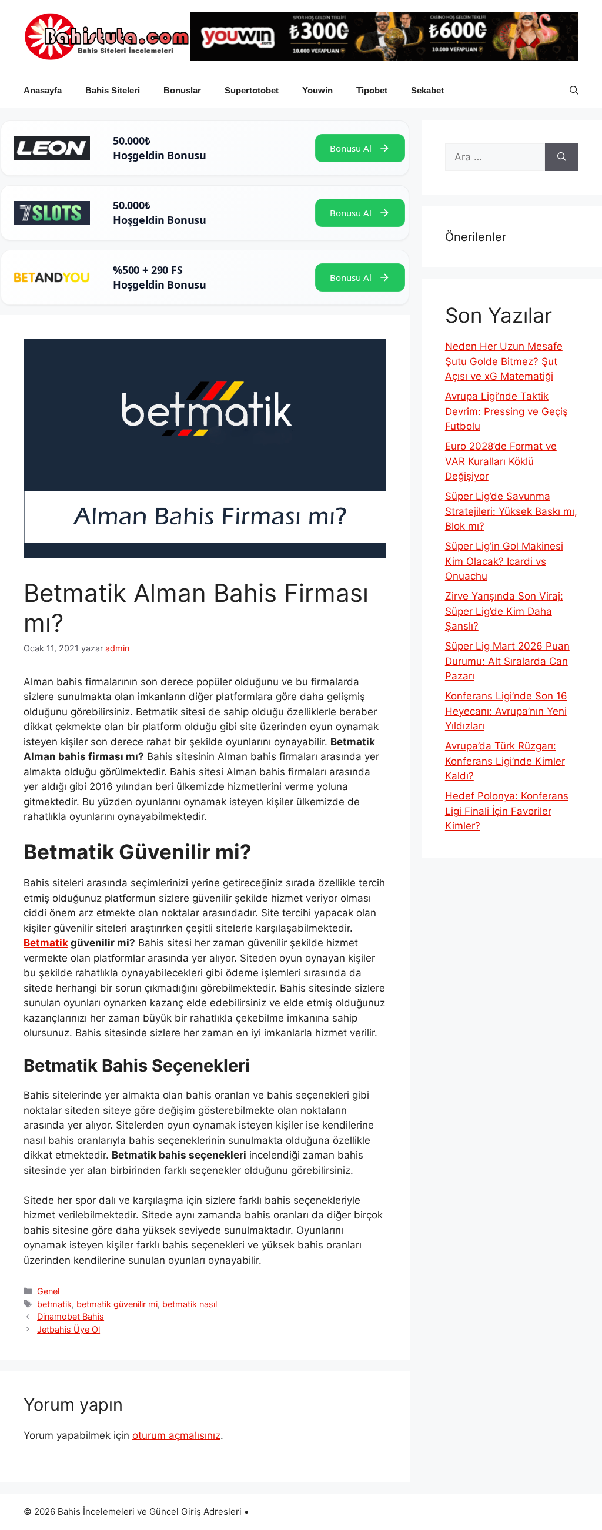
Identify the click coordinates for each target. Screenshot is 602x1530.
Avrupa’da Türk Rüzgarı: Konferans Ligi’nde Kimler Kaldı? (505, 761)
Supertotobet (252, 90)
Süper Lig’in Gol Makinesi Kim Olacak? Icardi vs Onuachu (504, 561)
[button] (574, 90)
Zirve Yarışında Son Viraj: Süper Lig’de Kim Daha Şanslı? (504, 611)
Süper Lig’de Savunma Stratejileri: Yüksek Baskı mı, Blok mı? (511, 511)
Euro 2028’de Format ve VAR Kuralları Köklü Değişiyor (501, 461)
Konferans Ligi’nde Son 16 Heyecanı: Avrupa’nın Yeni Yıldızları (506, 711)
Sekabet (427, 90)
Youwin (317, 90)
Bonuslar (182, 90)
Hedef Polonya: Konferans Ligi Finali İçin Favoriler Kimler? (506, 811)
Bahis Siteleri (112, 90)
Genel (48, 1291)
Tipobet (371, 90)
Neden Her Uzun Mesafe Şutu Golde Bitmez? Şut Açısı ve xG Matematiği (504, 361)
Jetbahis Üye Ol (68, 1329)
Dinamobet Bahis (70, 1316)
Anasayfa (43, 90)
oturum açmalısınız (176, 1435)
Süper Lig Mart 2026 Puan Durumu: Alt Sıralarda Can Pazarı (507, 661)
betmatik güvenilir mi (117, 1304)
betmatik (54, 1304)
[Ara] (561, 157)
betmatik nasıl (189, 1304)
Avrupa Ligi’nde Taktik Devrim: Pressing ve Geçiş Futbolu (506, 411)
